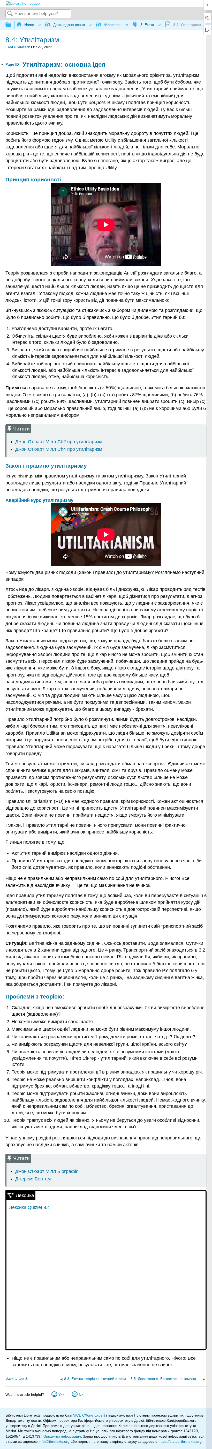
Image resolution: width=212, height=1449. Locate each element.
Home (29, 25)
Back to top (14, 1378)
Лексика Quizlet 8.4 (29, 1207)
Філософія (113, 25)
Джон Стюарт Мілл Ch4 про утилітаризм (58, 449)
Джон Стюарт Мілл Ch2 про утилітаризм (58, 441)
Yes (61, 1395)
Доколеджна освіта (69, 25)
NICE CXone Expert (89, 1415)
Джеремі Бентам (33, 1178)
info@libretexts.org (54, 1441)
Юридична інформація (61, 1436)
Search (10, 14)
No (81, 1395)
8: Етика (147, 25)
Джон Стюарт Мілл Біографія (47, 1171)
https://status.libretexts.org (180, 1441)
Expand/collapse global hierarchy (11, 25)
